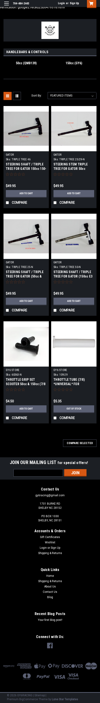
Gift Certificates (50, 537)
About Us (50, 586)
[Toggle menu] (6, 6)
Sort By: (36, 95)
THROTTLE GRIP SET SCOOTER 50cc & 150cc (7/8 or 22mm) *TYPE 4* (25, 384)
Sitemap (39, 695)
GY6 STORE (12, 370)
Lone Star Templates (65, 699)
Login (61, 3)
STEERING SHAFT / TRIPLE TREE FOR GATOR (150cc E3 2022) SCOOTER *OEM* (72, 276)
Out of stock (74, 408)
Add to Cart (26, 193)
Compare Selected (80, 443)
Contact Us (50, 591)
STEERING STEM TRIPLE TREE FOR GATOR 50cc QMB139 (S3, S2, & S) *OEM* (73, 168)
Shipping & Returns (50, 553)
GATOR (10, 154)
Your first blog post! (50, 620)
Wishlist (50, 542)
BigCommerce (28, 699)
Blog (50, 597)
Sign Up (74, 3)
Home (50, 575)
